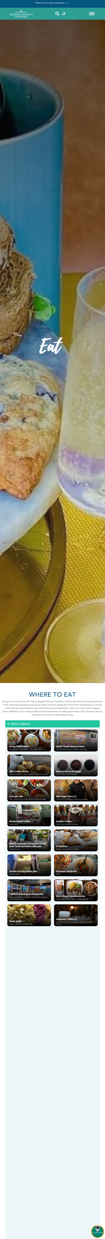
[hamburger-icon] (92, 14)
